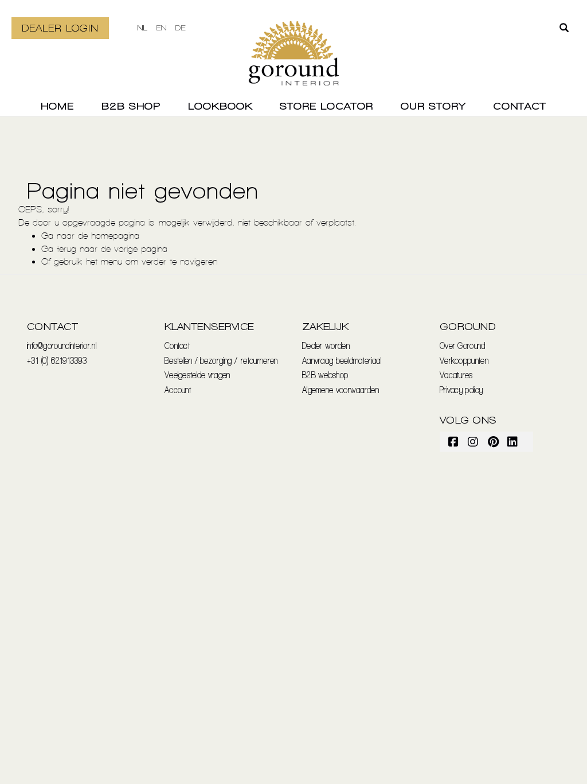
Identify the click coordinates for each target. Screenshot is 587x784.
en (161, 28)
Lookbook (220, 105)
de (180, 28)
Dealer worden (326, 345)
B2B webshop (325, 374)
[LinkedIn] (513, 441)
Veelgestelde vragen (197, 374)
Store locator (326, 105)
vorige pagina (140, 249)
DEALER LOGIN (60, 27)
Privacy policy (461, 389)
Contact (519, 105)
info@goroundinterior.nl (61, 345)
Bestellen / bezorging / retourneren (221, 360)
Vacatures (456, 374)
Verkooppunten (464, 360)
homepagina (115, 235)
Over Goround (463, 345)
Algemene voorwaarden (340, 389)
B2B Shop (131, 105)
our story (433, 105)
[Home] (294, 60)
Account (178, 389)
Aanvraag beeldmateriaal (341, 360)
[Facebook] (454, 441)
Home (57, 105)
